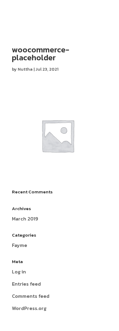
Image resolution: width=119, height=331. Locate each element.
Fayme (19, 245)
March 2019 (25, 218)
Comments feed (30, 296)
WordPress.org (29, 308)
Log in (19, 271)
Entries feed (26, 283)
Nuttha (25, 69)
